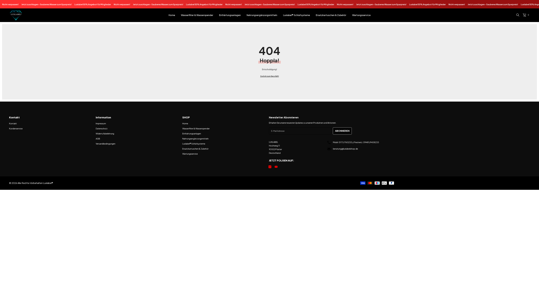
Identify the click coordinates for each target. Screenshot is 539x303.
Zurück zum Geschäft (269, 76)
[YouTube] (276, 166)
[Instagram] (270, 166)
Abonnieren (342, 130)
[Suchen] (518, 15)
